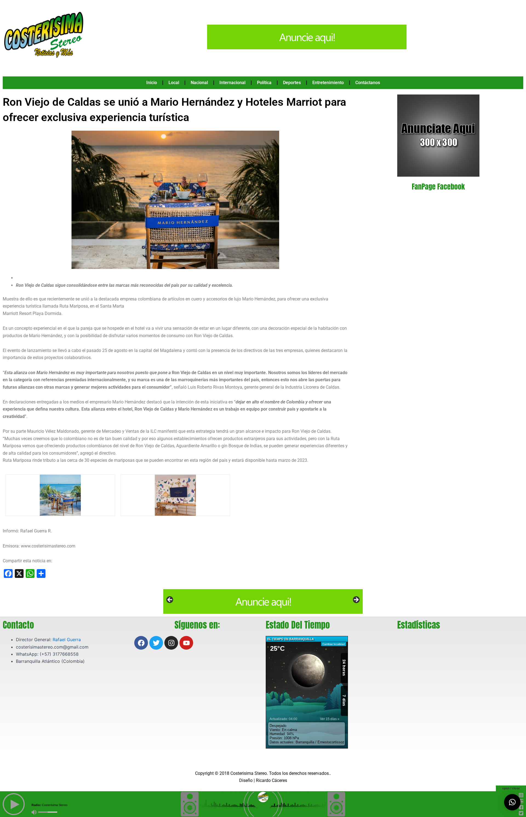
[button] (512, 802)
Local (173, 82)
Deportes (292, 82)
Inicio (151, 82)
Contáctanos (367, 82)
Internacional (232, 82)
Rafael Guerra (67, 639)
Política (264, 82)
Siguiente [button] (356, 600)
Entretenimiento (328, 82)
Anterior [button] (170, 600)
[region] (263, 601)
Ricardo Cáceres (271, 780)
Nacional (199, 82)
